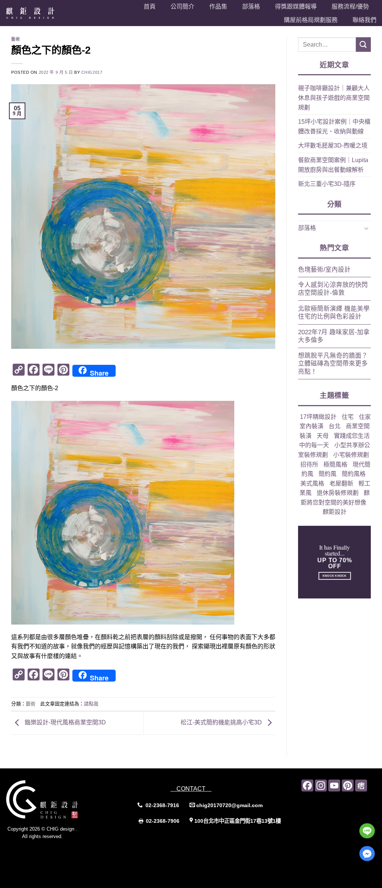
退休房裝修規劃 (337, 493)
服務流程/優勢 (350, 6)
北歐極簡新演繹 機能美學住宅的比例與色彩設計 (334, 312)
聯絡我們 (364, 20)
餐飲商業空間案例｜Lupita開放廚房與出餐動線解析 (333, 165)
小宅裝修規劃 (351, 455)
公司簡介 (182, 6)
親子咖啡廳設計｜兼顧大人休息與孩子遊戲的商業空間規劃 (334, 97)
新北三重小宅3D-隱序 (327, 184)
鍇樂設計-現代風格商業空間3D (64, 722)
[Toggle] (366, 228)
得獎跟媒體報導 (296, 6)
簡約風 (327, 474)
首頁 (150, 6)
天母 (323, 436)
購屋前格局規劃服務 (311, 20)
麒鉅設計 (335, 512)
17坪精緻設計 (318, 417)
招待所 (309, 464)
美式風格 (312, 483)
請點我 (91, 704)
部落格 (251, 6)
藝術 (15, 39)
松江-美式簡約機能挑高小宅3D (222, 722)
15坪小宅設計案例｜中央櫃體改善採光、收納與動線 (334, 126)
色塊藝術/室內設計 (324, 269)
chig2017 (91, 72)
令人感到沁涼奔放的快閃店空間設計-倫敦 (333, 289)
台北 (335, 426)
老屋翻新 (341, 483)
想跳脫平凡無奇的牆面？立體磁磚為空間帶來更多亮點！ (333, 363)
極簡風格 (335, 464)
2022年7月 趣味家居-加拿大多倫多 (334, 336)
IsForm (59, 852)
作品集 (218, 6)
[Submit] (363, 44)
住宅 (348, 417)
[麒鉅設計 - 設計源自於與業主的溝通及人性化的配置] (39, 13)
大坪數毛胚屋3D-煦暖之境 (332, 145)
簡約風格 (354, 474)
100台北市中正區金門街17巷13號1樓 (237, 821)
